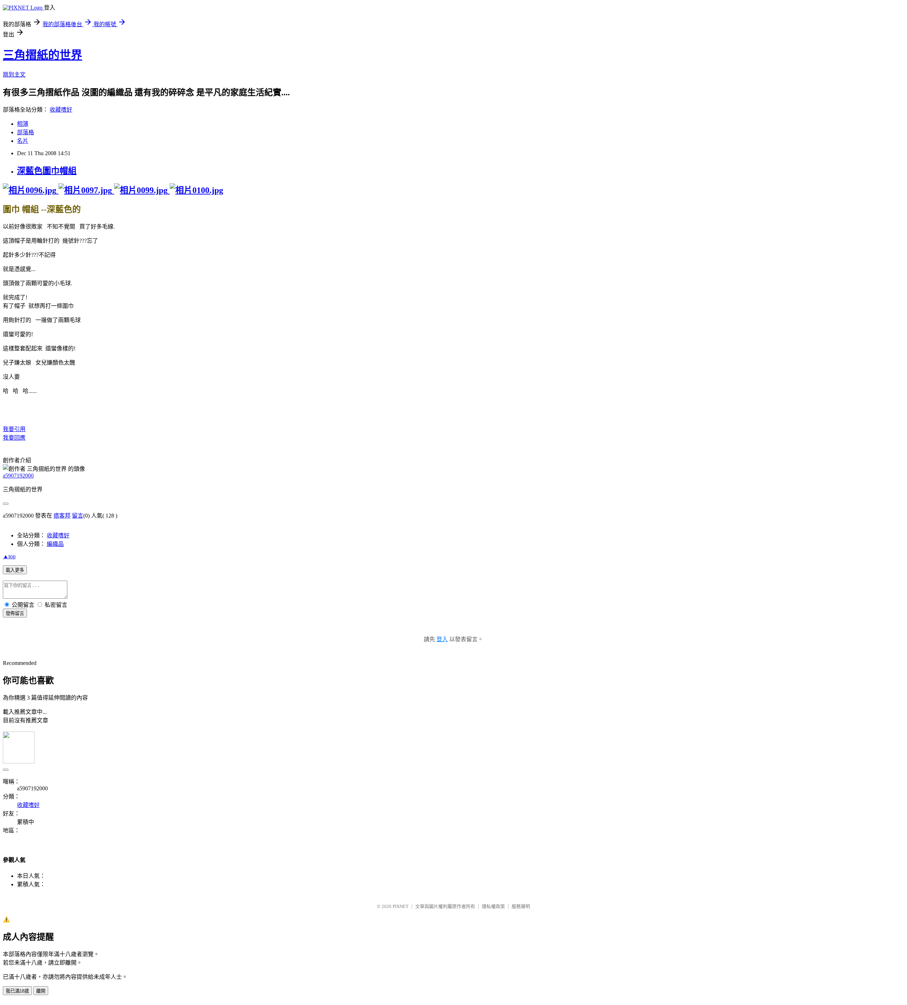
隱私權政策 (493, 906)
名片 (22, 141)
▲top (9, 556)
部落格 (25, 132)
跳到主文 (14, 75)
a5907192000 (18, 476)
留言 (77, 516)
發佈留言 (15, 613)
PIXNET (401, 906)
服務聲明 (521, 906)
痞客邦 (62, 516)
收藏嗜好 (61, 110)
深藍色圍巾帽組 (47, 170)
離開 (40, 991)
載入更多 (15, 570)
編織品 (55, 544)
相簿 (22, 124)
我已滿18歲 (17, 991)
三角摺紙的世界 (42, 55)
